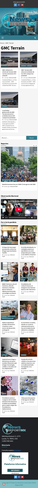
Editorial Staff (12, 77)
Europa (4, 243)
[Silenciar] (32, 217)
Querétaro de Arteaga (7, 318)
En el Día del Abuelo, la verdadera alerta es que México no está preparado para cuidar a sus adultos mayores (28, 250)
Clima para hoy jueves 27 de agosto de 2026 (28, 399)
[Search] (35, 38)
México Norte (30, 277)
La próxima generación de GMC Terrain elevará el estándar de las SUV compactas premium (8, 114)
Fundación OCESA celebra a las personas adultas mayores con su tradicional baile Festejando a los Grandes (28, 363)
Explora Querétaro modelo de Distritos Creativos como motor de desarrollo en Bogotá (8, 326)
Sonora (23, 279)
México (4, 393)
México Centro (11, 316)
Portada (29, 65)
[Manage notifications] (3, 484)
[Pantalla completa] (35, 217)
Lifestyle (4, 65)
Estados (23, 277)
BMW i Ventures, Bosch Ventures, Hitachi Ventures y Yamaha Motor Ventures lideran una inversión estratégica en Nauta (9, 288)
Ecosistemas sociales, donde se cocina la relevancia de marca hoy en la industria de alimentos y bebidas (28, 326)
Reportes (14, 180)
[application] (19, 209)
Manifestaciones (6, 180)
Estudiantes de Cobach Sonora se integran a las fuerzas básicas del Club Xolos (28, 286)
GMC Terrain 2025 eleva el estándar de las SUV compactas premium (27, 72)
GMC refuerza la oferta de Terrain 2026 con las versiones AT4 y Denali (9, 72)
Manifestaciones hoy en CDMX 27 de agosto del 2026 (18, 184)
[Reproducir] (3, 217)
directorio (17, 450)
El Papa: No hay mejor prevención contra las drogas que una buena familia (9, 250)
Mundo (9, 243)
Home (2, 43)
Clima (22, 393)
